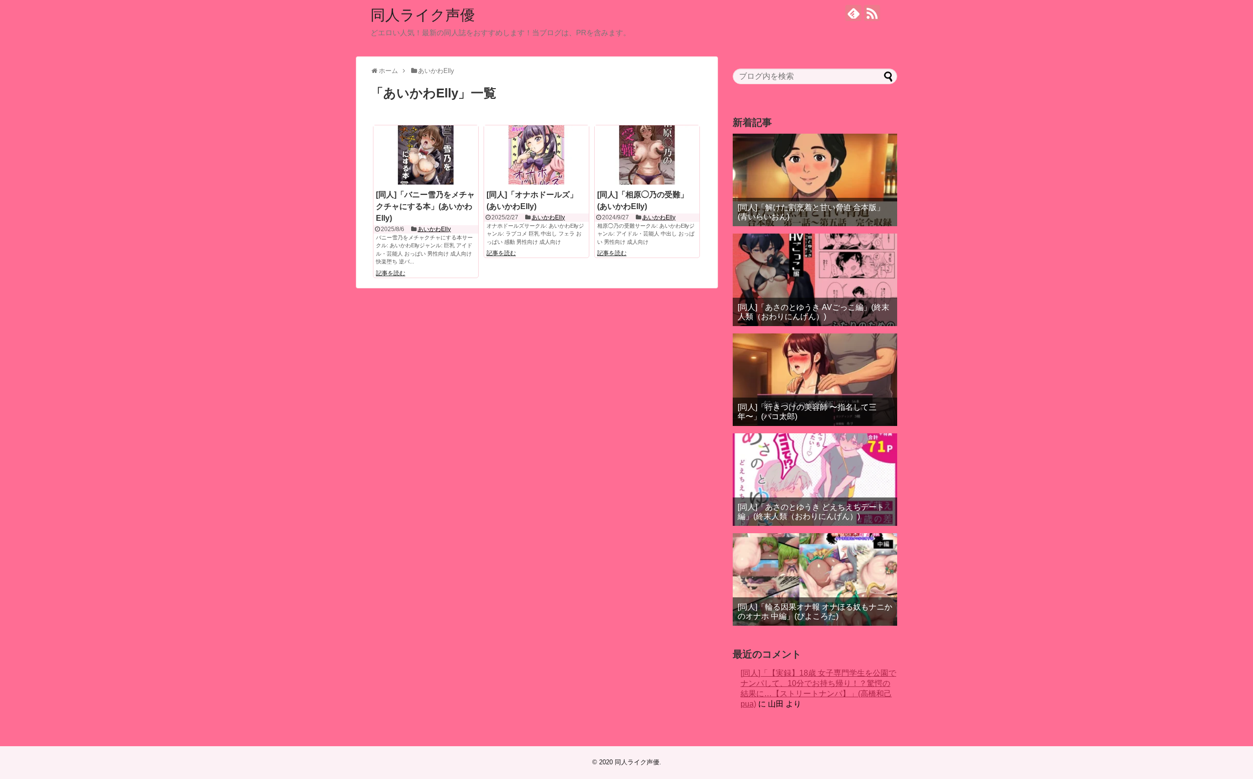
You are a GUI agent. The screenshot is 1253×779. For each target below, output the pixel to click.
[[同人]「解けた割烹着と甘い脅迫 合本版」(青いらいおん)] (815, 180)
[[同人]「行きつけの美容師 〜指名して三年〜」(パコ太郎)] (815, 379)
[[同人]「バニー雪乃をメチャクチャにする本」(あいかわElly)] (425, 154)
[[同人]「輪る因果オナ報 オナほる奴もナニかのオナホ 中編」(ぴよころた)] (815, 579)
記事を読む (390, 273)
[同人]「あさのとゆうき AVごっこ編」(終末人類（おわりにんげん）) (813, 312)
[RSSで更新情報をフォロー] (872, 13)
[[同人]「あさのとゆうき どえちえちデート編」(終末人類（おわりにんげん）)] (815, 479)
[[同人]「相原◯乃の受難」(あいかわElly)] (647, 154)
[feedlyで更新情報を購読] (853, 13)
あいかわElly (434, 229)
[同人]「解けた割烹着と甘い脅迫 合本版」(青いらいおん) (811, 212)
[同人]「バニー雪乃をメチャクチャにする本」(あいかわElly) (425, 206)
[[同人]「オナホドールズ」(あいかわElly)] (536, 154)
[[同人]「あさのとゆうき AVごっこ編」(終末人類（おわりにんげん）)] (815, 280)
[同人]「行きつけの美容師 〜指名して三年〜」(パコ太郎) (807, 412)
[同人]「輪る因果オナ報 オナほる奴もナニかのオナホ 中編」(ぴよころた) (815, 611)
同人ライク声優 (423, 15)
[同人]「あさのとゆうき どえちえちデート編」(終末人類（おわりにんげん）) (811, 511)
